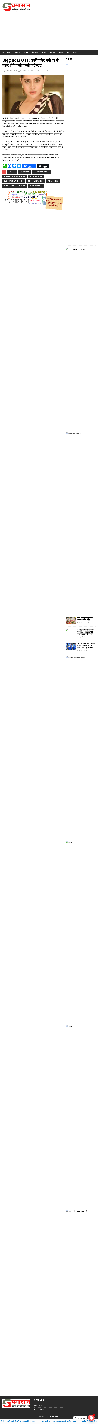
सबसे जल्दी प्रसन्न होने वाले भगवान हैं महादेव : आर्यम (85, 619)
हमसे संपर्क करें (38, 1405)
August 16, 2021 (11, 71)
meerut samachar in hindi (14, 186)
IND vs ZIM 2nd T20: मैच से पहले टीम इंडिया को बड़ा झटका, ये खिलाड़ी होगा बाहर (86, 645)
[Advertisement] (49, 32)
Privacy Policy (39, 1409)
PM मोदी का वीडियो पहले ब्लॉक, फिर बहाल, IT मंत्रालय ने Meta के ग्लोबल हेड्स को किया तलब (86, 632)
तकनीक (26, 52)
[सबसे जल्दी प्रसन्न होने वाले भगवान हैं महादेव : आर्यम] (71, 623)
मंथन (68, 52)
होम (3, 52)
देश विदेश (17, 52)
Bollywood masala (41, 172)
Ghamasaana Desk (27, 71)
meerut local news (35, 181)
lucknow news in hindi (13, 181)
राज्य (8, 52)
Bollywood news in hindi (14, 176)
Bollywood (24, 172)
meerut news (53, 181)
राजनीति (75, 52)
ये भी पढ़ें (69, 59)
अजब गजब (52, 52)
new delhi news (36, 186)
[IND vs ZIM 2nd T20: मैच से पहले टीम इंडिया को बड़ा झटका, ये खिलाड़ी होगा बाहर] (71, 648)
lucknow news (36, 176)
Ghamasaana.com (56, 1416)
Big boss (12, 172)
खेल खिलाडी (35, 52)
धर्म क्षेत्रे (44, 52)
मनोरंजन (61, 52)
